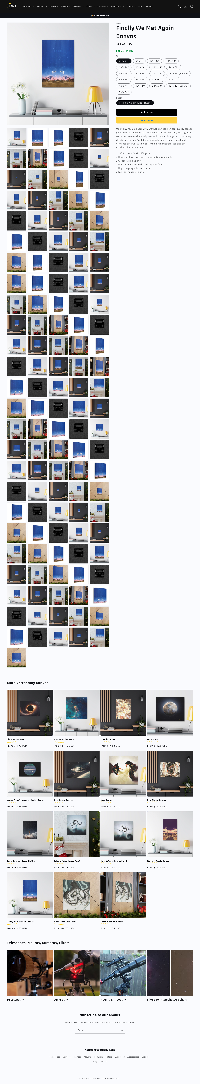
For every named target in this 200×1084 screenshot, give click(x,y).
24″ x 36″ (124, 61)
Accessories (133, 1056)
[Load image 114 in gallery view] (58, 533)
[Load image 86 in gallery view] (79, 429)
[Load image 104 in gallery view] (99, 491)
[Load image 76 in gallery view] (16, 408)
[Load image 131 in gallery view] (58, 595)
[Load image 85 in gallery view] (58, 429)
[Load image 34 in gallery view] (99, 241)
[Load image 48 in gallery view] (37, 304)
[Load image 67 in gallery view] (58, 366)
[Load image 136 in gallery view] (37, 616)
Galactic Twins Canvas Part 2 (113, 861)
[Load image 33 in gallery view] (79, 241)
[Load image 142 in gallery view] (37, 637)
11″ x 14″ (172, 79)
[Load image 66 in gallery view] (37, 366)
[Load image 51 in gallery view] (79, 304)
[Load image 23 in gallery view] (99, 200)
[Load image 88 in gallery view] (16, 449)
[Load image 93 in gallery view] (99, 449)
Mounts (87, 1056)
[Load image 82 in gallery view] (16, 429)
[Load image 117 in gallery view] (16, 553)
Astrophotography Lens (95, 1078)
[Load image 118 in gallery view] (37, 553)
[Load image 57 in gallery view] (79, 325)
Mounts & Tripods (111, 1000)
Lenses (77, 1056)
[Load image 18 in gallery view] (16, 200)
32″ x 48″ (140, 73)
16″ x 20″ (124, 67)
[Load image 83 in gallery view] (37, 429)
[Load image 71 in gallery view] (16, 387)
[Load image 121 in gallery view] (79, 553)
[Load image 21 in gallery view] (79, 200)
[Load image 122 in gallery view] (99, 553)
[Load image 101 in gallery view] (37, 491)
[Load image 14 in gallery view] (58, 179)
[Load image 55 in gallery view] (58, 325)
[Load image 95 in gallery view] (37, 470)
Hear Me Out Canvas (156, 800)
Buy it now (147, 120)
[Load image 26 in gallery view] (58, 221)
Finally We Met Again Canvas (20, 922)
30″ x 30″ (124, 79)
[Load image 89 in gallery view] (37, 449)
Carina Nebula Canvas (64, 739)
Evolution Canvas (108, 739)
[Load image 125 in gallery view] (58, 574)
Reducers (98, 1056)
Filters (109, 1056)
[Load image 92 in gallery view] (79, 449)
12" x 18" (171, 61)
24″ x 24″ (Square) (178, 73)
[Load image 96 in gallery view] (58, 470)
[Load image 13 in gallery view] (37, 179)
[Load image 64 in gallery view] (99, 345)
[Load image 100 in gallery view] (16, 491)
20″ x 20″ (157, 73)
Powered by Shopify (112, 1078)
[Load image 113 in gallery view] (37, 533)
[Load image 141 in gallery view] (16, 637)
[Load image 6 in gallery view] (16, 158)
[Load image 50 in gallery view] (58, 304)
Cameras (59, 1000)
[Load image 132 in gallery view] (79, 595)
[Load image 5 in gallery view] (99, 137)
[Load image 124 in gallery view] (37, 574)
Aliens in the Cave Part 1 (111, 922)
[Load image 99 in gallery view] (99, 470)
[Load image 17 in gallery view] (99, 179)
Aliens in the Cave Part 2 (65, 922)
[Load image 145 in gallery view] (99, 637)
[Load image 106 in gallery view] (16, 512)
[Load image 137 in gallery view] (58, 616)
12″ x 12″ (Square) (178, 85)
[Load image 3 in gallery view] (58, 137)
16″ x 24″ (140, 67)
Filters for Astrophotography (165, 1000)
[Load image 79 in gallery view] (58, 408)
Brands (145, 1056)
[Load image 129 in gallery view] (16, 595)
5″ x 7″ (139, 61)
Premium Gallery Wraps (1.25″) (135, 102)
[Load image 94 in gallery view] (16, 470)
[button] (27, 6)
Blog (95, 1061)
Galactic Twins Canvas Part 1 (67, 861)
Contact (103, 1061)
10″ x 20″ (154, 61)
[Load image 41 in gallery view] (16, 283)
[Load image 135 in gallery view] (16, 616)
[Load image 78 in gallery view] (37, 408)
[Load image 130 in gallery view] (37, 595)
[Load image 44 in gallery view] (58, 283)
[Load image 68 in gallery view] (79, 366)
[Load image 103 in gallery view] (79, 491)
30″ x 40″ (124, 73)
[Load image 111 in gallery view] (16, 533)
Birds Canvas (106, 800)
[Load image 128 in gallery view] (99, 574)
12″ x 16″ (124, 85)
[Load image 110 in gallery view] (99, 512)
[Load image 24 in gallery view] (16, 221)
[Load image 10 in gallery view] (79, 158)
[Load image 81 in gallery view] (99, 408)
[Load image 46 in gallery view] (99, 283)
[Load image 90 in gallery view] (58, 449)
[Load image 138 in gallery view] (79, 616)
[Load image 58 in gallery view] (99, 325)
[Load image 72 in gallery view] (37, 387)
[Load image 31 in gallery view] (37, 241)
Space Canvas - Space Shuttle (21, 861)
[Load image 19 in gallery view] (37, 200)
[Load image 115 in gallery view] (79, 533)
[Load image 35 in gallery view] (16, 262)
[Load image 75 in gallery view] (99, 387)
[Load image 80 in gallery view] (79, 408)
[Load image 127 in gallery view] (79, 574)
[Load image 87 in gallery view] (99, 429)
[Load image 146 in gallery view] (16, 658)
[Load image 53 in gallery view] (16, 325)
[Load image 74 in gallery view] (79, 387)
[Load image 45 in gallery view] (79, 283)
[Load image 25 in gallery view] (37, 221)
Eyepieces (120, 1056)
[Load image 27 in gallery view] (79, 221)
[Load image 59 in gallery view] (16, 345)
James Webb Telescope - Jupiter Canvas (26, 800)
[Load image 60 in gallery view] (37, 345)
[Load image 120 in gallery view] (58, 553)
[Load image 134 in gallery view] (99, 595)
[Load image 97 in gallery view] (79, 470)
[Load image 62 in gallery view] (79, 345)
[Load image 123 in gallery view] (16, 574)
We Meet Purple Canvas (158, 861)
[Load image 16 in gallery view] (79, 179)
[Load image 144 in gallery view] (79, 637)
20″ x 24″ (157, 67)
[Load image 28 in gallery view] (99, 221)
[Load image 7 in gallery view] (37, 158)
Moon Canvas (153, 739)
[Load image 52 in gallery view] (99, 304)
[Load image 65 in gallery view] (16, 366)
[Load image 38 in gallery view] (58, 262)
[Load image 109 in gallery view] (79, 512)
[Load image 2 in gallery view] (37, 137)
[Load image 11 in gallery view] (99, 158)
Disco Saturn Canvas (63, 800)
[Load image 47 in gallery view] (16, 304)
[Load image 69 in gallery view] (99, 366)
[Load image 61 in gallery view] (58, 345)
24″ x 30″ (157, 85)
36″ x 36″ (140, 79)
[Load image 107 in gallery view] (37, 512)
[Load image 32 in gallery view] (58, 241)
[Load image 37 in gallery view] (37, 262)
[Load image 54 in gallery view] (37, 325)
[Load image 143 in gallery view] (58, 637)
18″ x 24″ (140, 85)
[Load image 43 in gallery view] (37, 283)
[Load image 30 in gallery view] (16, 241)
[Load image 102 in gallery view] (58, 491)
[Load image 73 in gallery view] (58, 387)
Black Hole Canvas (15, 739)
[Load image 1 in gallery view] (16, 137)
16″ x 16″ (124, 92)
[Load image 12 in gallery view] (16, 179)
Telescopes (14, 1000)
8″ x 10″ (156, 79)
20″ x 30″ (173, 67)
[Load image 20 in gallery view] (58, 200)
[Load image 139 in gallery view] (99, 616)
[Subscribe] (122, 1030)
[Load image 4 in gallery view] (79, 137)
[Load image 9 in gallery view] (58, 158)
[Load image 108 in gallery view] (58, 512)
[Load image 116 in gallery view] (99, 533)
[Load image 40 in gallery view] (99, 262)
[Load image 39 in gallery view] (79, 262)
